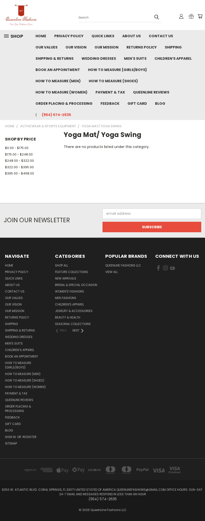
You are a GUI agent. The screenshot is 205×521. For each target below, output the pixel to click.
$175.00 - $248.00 (19, 154)
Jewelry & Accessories (73, 311)
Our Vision (76, 47)
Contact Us (161, 36)
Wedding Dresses (99, 58)
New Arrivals (65, 278)
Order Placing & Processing (64, 103)
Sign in (10, 437)
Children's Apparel (69, 304)
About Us (131, 36)
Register (29, 437)
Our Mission (106, 47)
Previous (197, 505)
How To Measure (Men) (58, 81)
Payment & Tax (110, 92)
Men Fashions (65, 298)
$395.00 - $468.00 (19, 173)
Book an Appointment (58, 69)
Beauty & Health (67, 317)
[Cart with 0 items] (200, 16)
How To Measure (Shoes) (113, 81)
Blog (160, 103)
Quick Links (103, 36)
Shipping (173, 47)
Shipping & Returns (55, 58)
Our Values (47, 47)
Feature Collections (71, 272)
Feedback (110, 103)
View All (111, 272)
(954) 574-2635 (56, 114)
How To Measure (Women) (62, 92)
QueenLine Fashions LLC (123, 265)
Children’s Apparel (173, 58)
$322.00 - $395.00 (19, 167)
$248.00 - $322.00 (19, 160)
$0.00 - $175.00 (16, 148)
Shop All (61, 265)
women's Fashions (69, 291)
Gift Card (137, 103)
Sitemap (11, 443)
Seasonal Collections (73, 324)
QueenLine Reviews (151, 92)
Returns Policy (141, 47)
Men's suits (135, 58)
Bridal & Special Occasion (76, 285)
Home (41, 36)
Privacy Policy (69, 36)
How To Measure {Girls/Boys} (117, 69)
